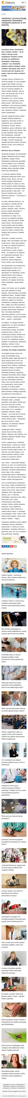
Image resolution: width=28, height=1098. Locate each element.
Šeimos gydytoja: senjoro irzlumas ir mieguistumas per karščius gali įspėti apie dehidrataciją (14, 1022)
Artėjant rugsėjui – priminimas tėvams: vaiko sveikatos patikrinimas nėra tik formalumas (14, 577)
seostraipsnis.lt (21, 1088)
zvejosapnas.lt (6, 1088)
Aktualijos (4, 14)
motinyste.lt (14, 1088)
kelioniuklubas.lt (20, 1084)
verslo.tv (13, 1084)
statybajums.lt (6, 1084)
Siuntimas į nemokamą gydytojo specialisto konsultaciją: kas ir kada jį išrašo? (14, 842)
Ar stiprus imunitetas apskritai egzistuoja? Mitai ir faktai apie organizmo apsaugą (11, 970)
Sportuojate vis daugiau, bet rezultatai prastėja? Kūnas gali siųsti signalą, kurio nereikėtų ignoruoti (14, 919)
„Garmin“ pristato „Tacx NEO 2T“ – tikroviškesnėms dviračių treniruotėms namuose (13, 893)
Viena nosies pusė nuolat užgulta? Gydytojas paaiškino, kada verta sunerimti (13, 945)
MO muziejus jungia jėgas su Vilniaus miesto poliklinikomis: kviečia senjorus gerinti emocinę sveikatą (14, 631)
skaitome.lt (13, 1086)
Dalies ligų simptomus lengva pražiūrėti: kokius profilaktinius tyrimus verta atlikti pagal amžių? (12, 685)
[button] (22, 2)
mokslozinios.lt (20, 1086)
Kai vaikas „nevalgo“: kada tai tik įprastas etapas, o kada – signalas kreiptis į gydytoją (13, 996)
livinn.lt (24, 1091)
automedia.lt (6, 1086)
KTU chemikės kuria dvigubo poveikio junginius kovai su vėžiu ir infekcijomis (13, 762)
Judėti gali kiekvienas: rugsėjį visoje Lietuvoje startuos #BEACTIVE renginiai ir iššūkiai (13, 867)
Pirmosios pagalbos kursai (14, 1091)
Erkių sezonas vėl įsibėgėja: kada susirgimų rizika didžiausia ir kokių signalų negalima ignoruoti (13, 1048)
